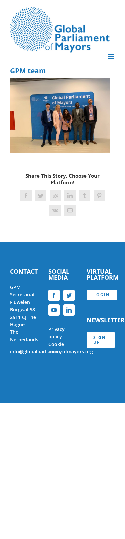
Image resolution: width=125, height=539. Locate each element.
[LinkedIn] (69, 310)
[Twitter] (69, 295)
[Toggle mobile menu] (111, 56)
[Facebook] (54, 295)
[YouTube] (54, 310)
